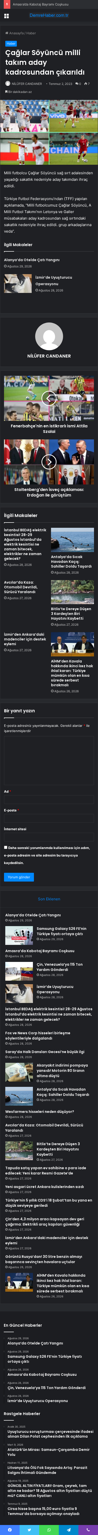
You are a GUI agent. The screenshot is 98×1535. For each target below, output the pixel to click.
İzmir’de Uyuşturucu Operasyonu (55, 989)
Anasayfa (16, 33)
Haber (31, 33)
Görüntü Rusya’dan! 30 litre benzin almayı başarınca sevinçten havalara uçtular (43, 1259)
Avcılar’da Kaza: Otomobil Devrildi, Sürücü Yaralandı (21, 587)
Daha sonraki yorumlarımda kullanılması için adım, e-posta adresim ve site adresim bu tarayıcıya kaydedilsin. (47, 855)
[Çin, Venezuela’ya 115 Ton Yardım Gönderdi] (19, 971)
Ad (7, 791)
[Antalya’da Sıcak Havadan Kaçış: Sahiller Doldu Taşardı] (72, 540)
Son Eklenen (49, 899)
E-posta (11, 810)
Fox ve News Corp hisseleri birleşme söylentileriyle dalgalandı (37, 1036)
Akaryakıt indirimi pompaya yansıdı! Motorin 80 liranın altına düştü (62, 1070)
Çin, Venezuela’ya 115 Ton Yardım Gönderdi (60, 967)
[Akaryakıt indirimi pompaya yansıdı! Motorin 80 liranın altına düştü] (19, 1072)
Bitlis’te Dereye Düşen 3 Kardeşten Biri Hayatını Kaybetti (71, 613)
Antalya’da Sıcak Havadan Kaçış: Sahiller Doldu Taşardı (71, 561)
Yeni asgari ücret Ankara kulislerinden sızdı (44, 1186)
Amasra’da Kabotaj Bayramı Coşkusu (41, 4)
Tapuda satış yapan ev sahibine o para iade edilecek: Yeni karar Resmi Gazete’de (45, 1170)
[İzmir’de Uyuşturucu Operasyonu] (18, 283)
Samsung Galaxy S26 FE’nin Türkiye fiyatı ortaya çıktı (61, 931)
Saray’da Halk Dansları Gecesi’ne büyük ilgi (44, 1051)
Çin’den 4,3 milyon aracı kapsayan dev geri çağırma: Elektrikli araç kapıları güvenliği (44, 1222)
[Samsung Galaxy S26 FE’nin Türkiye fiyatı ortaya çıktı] (19, 935)
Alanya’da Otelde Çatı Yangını (32, 259)
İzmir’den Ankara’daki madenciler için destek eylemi (25, 639)
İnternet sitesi (15, 829)
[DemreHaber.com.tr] (49, 15)
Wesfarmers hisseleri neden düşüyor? (39, 1111)
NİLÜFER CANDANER (27, 84)
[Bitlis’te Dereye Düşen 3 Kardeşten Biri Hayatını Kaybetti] (72, 592)
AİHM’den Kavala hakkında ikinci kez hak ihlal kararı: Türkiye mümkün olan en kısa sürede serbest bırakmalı (72, 673)
